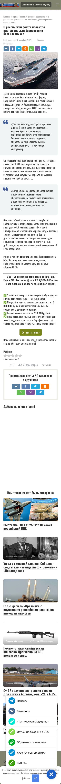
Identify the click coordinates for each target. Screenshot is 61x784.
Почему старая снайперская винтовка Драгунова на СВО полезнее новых (23, 652)
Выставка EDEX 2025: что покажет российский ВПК (27, 526)
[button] (51, 774)
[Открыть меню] (57, 4)
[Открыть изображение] (9, 4)
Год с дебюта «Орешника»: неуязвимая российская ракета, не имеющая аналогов (28, 609)
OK (35, 778)
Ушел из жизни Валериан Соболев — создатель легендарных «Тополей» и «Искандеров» (30, 567)
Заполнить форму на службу (36, 5)
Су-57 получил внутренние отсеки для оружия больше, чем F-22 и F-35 (29, 692)
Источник (46, 365)
